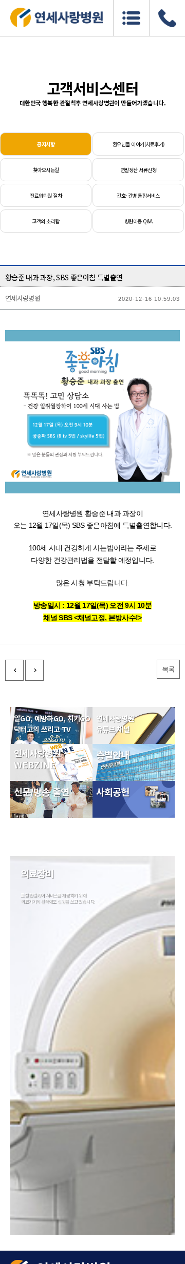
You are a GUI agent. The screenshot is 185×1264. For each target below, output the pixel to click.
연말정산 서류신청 (138, 170)
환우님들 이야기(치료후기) (138, 144)
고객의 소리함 (45, 221)
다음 (34, 670)
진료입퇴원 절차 (46, 195)
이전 (14, 670)
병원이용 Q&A (138, 221)
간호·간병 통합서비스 (138, 195)
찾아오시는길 (46, 170)
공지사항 (45, 144)
